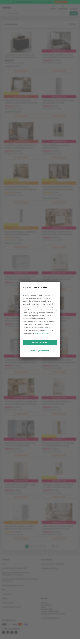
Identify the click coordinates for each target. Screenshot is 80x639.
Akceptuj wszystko (40, 342)
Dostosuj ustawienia (40, 350)
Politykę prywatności (41, 333)
